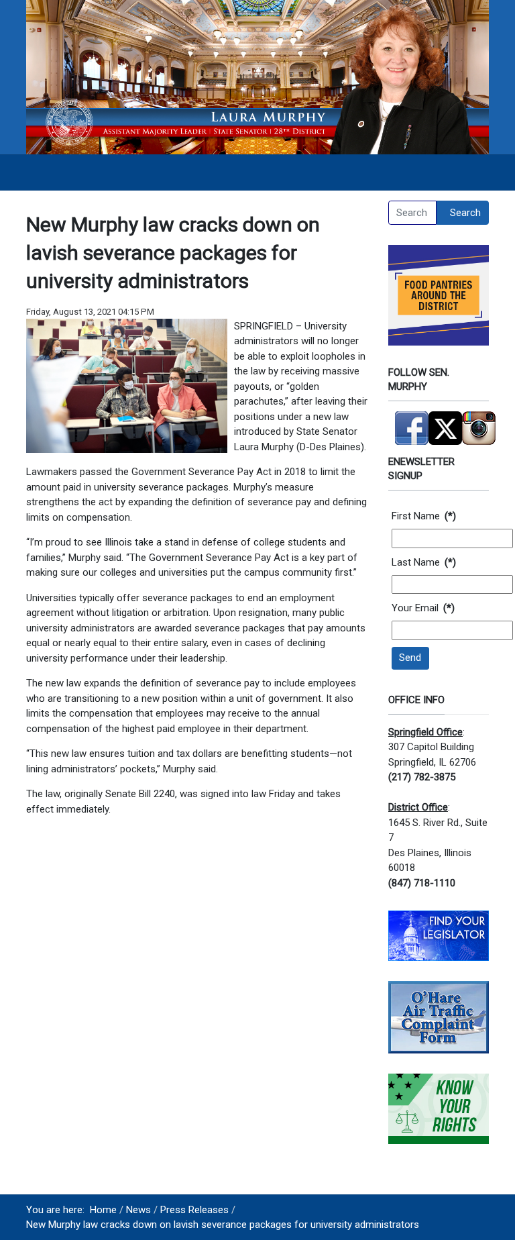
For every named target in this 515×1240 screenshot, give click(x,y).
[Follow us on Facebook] (411, 422)
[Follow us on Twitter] (445, 422)
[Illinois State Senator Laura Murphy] (257, 76)
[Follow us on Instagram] (478, 422)
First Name (424, 516)
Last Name (424, 562)
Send (410, 658)
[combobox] (412, 213)
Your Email (423, 608)
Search (465, 213)
